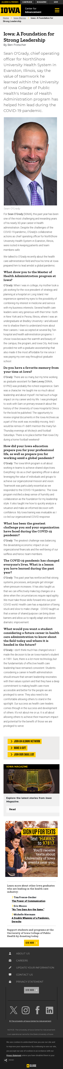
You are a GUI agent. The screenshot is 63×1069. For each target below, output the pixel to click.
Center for (33, 10)
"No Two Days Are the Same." (28, 909)
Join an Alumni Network (26, 741)
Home (6, 18)
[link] (13, 1010)
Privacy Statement (13, 1055)
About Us (23, 953)
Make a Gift (19, 748)
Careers (22, 960)
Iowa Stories (20, 18)
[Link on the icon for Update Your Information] (10, 967)
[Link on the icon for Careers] (10, 960)
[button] (6, 1060)
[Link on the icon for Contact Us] (10, 974)
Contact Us (24, 974)
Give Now (30, 942)
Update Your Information (35, 967)
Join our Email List (23, 754)
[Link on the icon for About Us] (10, 953)
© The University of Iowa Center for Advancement (30, 1021)
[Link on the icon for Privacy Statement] (10, 981)
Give (56, 2)
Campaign (27, 2)
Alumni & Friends (10, 2)
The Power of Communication (28, 901)
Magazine (41, 2)
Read (12, 809)
